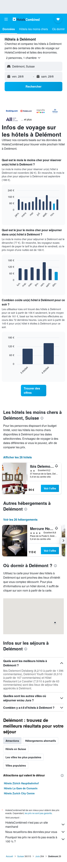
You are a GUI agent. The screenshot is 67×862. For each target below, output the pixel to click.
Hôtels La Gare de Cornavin (21, 788)
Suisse (20, 856)
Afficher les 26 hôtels (17, 457)
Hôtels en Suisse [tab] (16, 749)
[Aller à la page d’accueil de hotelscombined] (26, 19)
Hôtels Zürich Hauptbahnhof (21, 783)
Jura (37, 856)
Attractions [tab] (12, 740)
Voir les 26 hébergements (20, 519)
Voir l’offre (50, 488)
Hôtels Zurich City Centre (19, 793)
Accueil (9, 856)
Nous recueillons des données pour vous (31, 832)
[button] (6, 19)
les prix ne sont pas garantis (38, 813)
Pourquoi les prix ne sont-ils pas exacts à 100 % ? (31, 839)
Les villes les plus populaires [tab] (23, 757)
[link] (33, 390)
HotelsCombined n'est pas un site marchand (26, 824)
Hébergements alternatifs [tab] (40, 740)
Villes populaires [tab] (16, 765)
